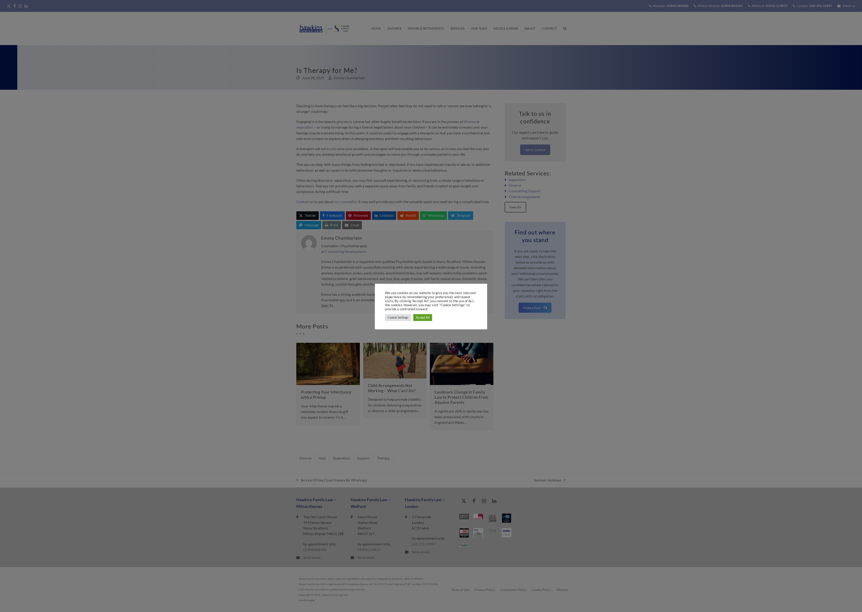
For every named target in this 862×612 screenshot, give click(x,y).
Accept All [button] (422, 317)
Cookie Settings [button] (398, 317)
